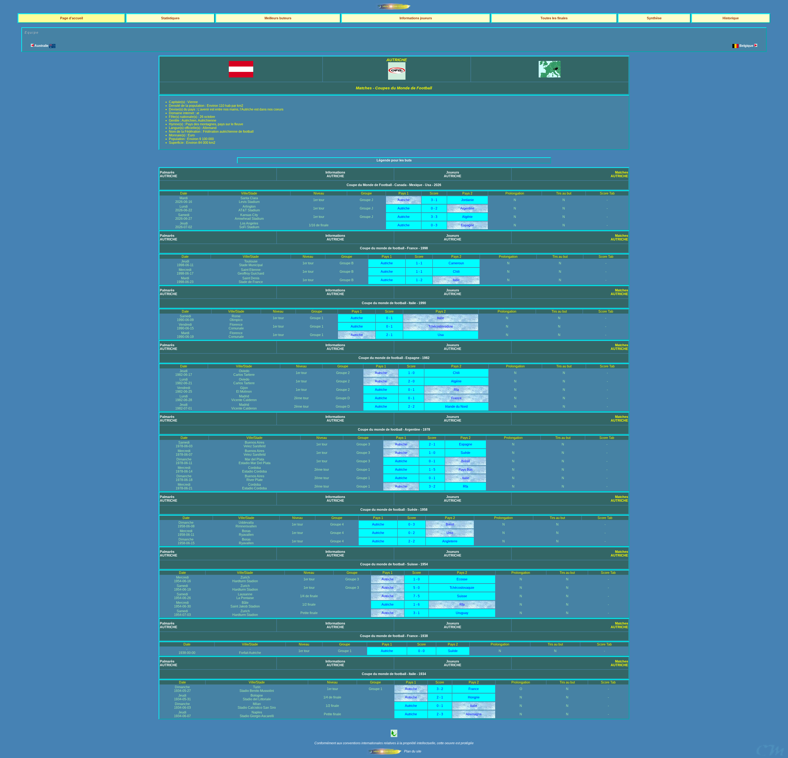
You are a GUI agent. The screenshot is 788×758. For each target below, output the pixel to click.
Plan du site (412, 751)
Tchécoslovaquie (440, 326)
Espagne (467, 225)
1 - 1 (419, 263)
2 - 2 (411, 406)
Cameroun (456, 263)
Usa (441, 335)
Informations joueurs (416, 18)
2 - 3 (440, 714)
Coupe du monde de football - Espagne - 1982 (394, 358)
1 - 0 (411, 373)
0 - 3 (434, 225)
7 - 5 (416, 596)
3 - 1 (434, 200)
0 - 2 (434, 208)
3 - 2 (432, 486)
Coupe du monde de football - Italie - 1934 (394, 674)
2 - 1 (389, 335)
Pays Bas (466, 469)
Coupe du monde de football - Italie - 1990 (394, 303)
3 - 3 (434, 217)
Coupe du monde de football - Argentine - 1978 (394, 429)
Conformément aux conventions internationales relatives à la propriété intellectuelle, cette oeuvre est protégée (394, 743)
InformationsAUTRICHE (335, 174)
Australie (41, 45)
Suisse (462, 596)
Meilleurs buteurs (278, 18)
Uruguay (462, 613)
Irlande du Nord (456, 406)
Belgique (746, 45)
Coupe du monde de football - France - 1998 (394, 248)
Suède (465, 452)
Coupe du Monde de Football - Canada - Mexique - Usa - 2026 (394, 185)
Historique (731, 18)
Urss (450, 533)
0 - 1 (389, 318)
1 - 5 (432, 469)
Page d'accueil (71, 18)
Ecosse (462, 579)
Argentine (467, 208)
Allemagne (474, 714)
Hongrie (474, 697)
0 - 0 (421, 651)
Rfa (456, 389)
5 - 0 (416, 587)
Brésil (465, 461)
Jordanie (467, 200)
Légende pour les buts (394, 160)
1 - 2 (419, 280)
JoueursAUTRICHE (452, 174)
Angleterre (449, 541)
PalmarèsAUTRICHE (168, 174)
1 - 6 (416, 604)
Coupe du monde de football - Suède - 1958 (393, 509)
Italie (456, 280)
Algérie (467, 217)
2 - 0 (411, 381)
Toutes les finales (554, 18)
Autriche (403, 200)
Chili (456, 271)
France (456, 398)
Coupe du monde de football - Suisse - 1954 (394, 564)
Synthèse (654, 18)
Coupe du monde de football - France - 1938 (394, 636)
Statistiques (170, 18)
